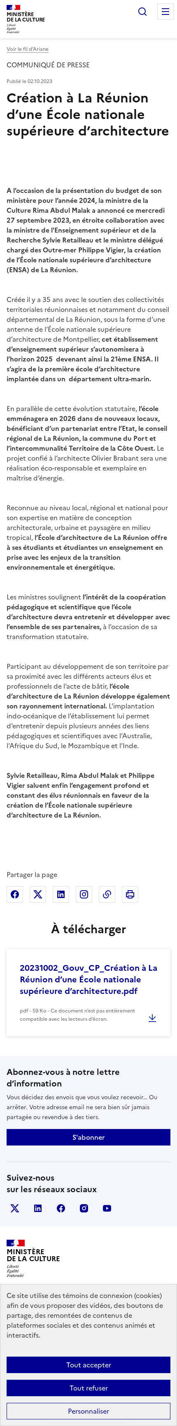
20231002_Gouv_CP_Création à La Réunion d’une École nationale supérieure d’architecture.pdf (88, 979)
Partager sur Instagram (84, 894)
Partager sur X (38, 894)
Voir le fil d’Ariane (28, 49)
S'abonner (88, 1137)
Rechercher (142, 11)
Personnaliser (88, 1411)
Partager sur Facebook (15, 894)
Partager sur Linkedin (61, 894)
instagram (84, 1208)
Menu (165, 11)
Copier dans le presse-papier (107, 894)
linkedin (38, 1208)
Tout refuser (89, 1388)
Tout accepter (88, 1365)
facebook (61, 1208)
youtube (107, 1208)
